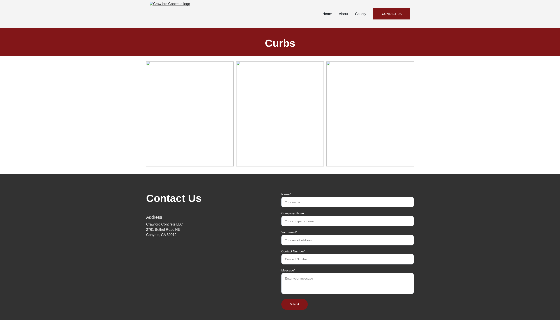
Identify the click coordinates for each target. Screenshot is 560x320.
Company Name (292, 213)
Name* (286, 194)
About (343, 14)
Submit (294, 304)
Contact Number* (293, 251)
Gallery (360, 14)
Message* (288, 270)
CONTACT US (392, 14)
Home (327, 14)
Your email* (289, 232)
